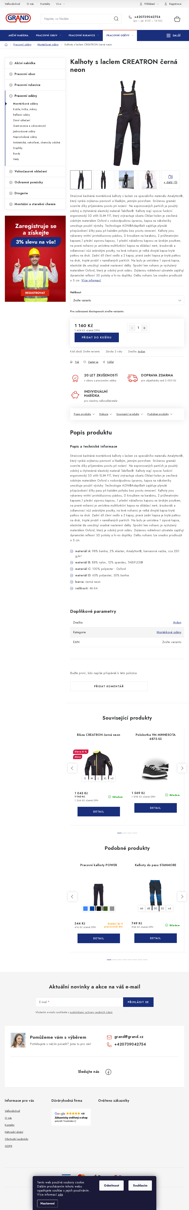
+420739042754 (146, 17)
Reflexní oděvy (21, 115)
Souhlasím (140, 1185)
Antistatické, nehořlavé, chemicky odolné (36, 142)
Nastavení (47, 1203)
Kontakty (45, 4)
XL (105, 778)
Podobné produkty (158, 414)
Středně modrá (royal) (85, 908)
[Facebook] (108, 1072)
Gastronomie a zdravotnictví (29, 126)
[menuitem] (18, 35)
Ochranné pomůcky (29, 182)
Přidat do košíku (97, 337)
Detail (99, 811)
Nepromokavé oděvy (25, 137)
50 (155, 908)
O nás (30, 4)
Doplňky (18, 148)
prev (72, 768)
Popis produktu (82, 414)
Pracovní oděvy (26, 96)
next (182, 768)
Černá (99, 908)
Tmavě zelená (105, 908)
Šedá (112, 908)
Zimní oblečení (21, 120)
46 (141, 908)
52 (162, 908)
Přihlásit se (138, 1002)
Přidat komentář (109, 686)
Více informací (91, 280)
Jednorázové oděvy (24, 131)
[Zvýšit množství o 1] (144, 328)
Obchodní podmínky (16, 1139)
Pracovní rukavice (28, 85)
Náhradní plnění (14, 1132)
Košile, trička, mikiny (25, 109)
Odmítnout (111, 1185)
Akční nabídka (25, 63)
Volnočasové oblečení (31, 171)
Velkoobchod (12, 4)
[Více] (173, 35)
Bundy (16, 153)
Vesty (16, 159)
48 (148, 908)
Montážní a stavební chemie (35, 204)
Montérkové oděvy (25, 104)
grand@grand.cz (129, 1036)
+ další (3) (171, 182)
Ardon (141, 351)
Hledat (116, 19)
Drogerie (21, 193)
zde (60, 1194)
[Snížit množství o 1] (132, 328)
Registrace (175, 4)
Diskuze (103, 414)
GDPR (8, 1146)
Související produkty (127, 414)
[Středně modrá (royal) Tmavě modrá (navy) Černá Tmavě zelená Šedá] (99, 896)
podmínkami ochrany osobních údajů (91, 1012)
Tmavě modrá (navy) (92, 908)
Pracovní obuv (25, 74)
